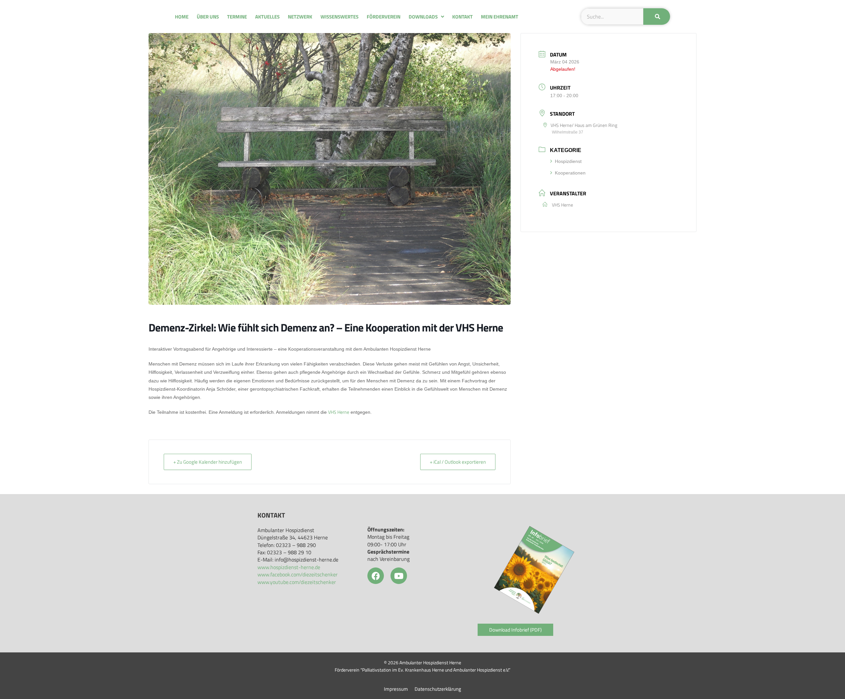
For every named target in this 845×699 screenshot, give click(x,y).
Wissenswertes (339, 16)
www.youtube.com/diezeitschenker (296, 582)
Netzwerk (300, 16)
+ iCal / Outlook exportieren (458, 462)
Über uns (208, 16)
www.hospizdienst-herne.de (288, 567)
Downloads (423, 16)
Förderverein (383, 16)
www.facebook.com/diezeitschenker (297, 574)
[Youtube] (398, 575)
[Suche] (656, 16)
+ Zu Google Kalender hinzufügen (207, 462)
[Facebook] (375, 575)
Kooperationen (570, 172)
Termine (237, 16)
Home (181, 16)
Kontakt (462, 16)
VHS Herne (338, 411)
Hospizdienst (568, 161)
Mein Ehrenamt (499, 16)
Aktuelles (267, 16)
